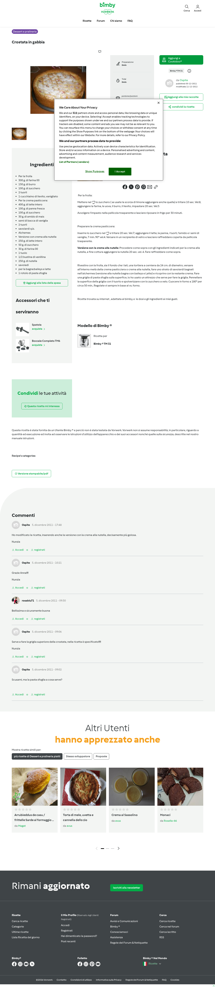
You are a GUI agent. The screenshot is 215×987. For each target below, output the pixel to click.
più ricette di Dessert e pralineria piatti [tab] (37, 756)
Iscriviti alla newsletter (126, 887)
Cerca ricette (20, 921)
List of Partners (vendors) (74, 161)
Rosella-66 (170, 820)
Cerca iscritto (167, 932)
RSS (161, 937)
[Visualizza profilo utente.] (169, 83)
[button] (187, 8)
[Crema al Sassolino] (132, 787)
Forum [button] (101, 20)
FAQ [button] (130, 20)
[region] (108, 140)
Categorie (18, 926)
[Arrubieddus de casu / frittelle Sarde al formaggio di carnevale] (35, 787)
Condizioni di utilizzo (81, 979)
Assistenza (116, 937)
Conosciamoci (119, 932)
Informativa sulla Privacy (108, 979)
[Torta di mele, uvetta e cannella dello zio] (83, 787)
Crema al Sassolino (125, 815)
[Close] (158, 102)
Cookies (174, 979)
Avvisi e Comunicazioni (124, 921)
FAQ (164, 979)
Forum (114, 915)
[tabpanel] (107, 810)
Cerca (163, 915)
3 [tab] (112, 848)
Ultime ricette (20, 932)
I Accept (120, 171)
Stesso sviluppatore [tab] (78, 756)
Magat (22, 825)
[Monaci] (180, 787)
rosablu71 (28, 600)
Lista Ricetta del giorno (26, 937)
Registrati (67, 930)
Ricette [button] (87, 20)
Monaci (165, 815)
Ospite (184, 80)
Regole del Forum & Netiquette (129, 942)
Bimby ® (115, 926)
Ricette (16, 915)
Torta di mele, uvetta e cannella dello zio (78, 817)
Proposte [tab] (101, 756)
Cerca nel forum (169, 926)
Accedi (65, 925)
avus (69, 825)
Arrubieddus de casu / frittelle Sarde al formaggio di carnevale (34, 817)
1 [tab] (102, 848)
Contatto (62, 979)
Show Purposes (95, 171)
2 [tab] (107, 848)
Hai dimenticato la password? (79, 936)
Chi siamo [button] (116, 20)
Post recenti (68, 941)
